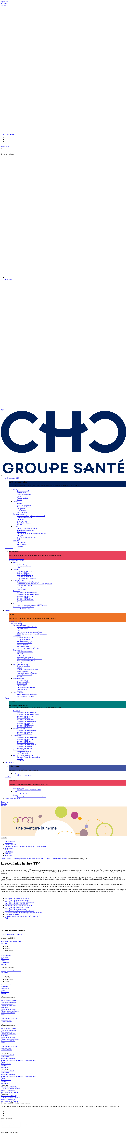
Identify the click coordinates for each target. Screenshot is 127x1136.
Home (3, 858)
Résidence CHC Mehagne (25, 723)
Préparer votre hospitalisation (10, 1011)
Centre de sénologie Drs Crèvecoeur (28, 582)
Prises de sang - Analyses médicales (28, 648)
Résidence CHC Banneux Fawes (27, 592)
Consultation (17, 636)
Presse (3, 1062)
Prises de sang (21, 589)
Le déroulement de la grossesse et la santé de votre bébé (22, 916)
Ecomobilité (20, 519)
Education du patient (23, 666)
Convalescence (17, 736)
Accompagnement (18, 788)
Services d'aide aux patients (21, 664)
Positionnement (21, 493)
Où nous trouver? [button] (10, 844)
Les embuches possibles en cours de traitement (19, 911)
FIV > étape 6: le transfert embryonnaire (17, 907)
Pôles (18, 630)
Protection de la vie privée (9, 1018)
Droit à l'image (21, 685)
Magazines (20, 546)
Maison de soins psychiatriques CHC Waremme (32, 605)
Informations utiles (18, 678)
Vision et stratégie (22, 498)
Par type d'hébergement (24, 752)
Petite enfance (9, 762)
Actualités (4, 3)
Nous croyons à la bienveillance (11, 941)
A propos (15, 489)
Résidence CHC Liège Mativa (26, 721)
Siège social (20, 564)
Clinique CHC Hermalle (24, 571)
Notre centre (9, 843)
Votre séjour (20, 655)
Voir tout (19, 500)
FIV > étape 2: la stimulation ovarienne (17, 900)
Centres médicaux (18, 580)
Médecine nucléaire (23, 646)
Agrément (20, 503)
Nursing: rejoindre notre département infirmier (31, 533)
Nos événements (22, 544)
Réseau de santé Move (24, 494)
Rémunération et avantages (25, 530)
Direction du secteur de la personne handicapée (31, 797)
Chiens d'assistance (23, 680)
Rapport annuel (21, 510)
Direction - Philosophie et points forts (28, 757)
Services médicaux (22, 628)
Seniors (7, 698)
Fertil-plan (8, 853)
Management (21, 509)
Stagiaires (20, 535)
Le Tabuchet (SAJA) (23, 608)
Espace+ (19, 668)
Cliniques (16, 569)
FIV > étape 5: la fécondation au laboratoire (18, 905)
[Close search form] (1, 148)
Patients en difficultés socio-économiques (29, 659)
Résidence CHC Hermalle (25, 596)
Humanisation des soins (24, 523)
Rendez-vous (9, 848)
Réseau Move (5, 146)
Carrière (15, 526)
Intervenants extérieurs (8, 1058)
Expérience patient (22, 521)
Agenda (3, 5)
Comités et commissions (24, 505)
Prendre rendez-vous (15, 621)
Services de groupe (23, 512)
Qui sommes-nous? (23, 491)
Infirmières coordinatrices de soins (27, 669)
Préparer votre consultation (25, 637)
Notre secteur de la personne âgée (23, 755)
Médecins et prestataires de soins (27, 627)
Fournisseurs (5, 1057)
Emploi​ (3, 1014)
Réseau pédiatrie (6, 1064)
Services (8, 858)
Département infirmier (23, 507)
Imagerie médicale (22, 644)
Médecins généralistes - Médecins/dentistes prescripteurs (18, 1060)
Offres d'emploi (21, 532)
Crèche (19, 568)
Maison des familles (23, 671)
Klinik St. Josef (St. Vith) (9, 1087)
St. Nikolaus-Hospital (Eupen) (10, 1089)
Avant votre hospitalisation (25, 652)
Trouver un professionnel (8, 1002)
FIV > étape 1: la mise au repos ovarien (17, 898)
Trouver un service (7, 1004)
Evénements (20, 760)
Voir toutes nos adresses (16, 559)
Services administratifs (8, 1013)
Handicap (8, 777)
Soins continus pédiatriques (25, 696)
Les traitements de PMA (59, 858)
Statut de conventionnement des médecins (30, 632)
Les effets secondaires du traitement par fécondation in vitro (23, 912)
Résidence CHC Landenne (25, 600)
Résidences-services (19, 728)
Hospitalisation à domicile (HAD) (27, 694)
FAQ (18, 539)
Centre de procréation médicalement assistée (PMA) (29, 858)
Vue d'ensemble (10, 841)
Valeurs (19, 496)
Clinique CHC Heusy (23, 573)
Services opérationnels (24, 566)
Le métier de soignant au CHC (26, 537)
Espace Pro (4, 1)
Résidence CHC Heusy (24, 598)
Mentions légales (6, 1020)
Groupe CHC (17, 562)
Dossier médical (22, 684)
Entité (14, 773)
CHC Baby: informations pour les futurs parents (32, 634)
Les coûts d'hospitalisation (25, 657)
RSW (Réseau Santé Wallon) (10, 1092)
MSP (14, 603)
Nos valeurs (4, 943)
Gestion (15, 501)
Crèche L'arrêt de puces (24, 775)
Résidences (16, 591)
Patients (7, 610)
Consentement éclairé (23, 682)
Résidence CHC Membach (25, 725)
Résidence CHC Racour (24, 727)
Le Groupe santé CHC (12, 478)
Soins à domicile (18, 693)
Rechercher (8, 855)
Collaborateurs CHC (7, 1055)
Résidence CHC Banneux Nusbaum (28, 594)
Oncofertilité (9, 852)
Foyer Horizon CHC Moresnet (26, 578)
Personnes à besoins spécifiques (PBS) (29, 790)
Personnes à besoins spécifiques (27, 673)
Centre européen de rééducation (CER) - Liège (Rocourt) (34, 584)
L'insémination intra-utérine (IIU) (11, 934)
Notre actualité (21, 542)
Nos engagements (18, 514)
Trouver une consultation (24, 643)
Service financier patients (24, 675)
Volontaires (4, 1067)
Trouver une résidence (20, 750)
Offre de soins (5, 959)
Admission (20, 653)
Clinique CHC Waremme (25, 576)
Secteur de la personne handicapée (23, 607)
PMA (6, 850)
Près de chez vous (22, 753)
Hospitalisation (17, 650)
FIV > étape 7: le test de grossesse (15, 909)
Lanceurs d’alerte (6, 1022)
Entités (15, 791)
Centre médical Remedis (24, 585)
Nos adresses (9, 548)
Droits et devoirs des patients (26, 687)
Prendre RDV (5, 1007)
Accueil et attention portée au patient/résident (31, 516)
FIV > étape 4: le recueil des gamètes (16, 904)
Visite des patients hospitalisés (26, 660)
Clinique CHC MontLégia (25, 575)
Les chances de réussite (12, 914)
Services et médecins (19, 625)
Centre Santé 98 (41, 846)
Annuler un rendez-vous (24, 641)
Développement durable (24, 517)
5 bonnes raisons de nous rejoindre (27, 528)
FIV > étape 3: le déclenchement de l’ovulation (19, 902)
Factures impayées (22, 689)
